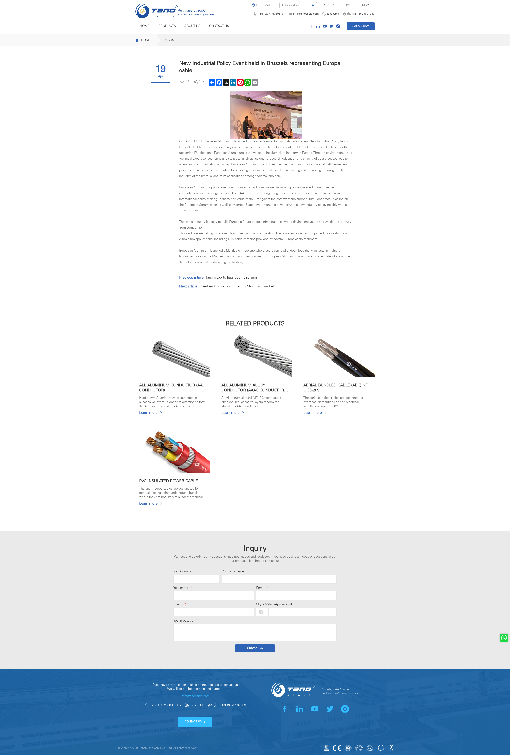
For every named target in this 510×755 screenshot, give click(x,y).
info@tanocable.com (306, 14)
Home (145, 26)
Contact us (219, 26)
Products (167, 26)
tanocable (333, 14)
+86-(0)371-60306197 (271, 14)
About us (192, 26)
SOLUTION (328, 5)
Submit (252, 648)
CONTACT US (193, 721)
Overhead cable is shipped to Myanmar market (236, 286)
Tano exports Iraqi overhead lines (232, 277)
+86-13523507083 (363, 14)
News (366, 5)
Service (348, 5)
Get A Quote (361, 26)
